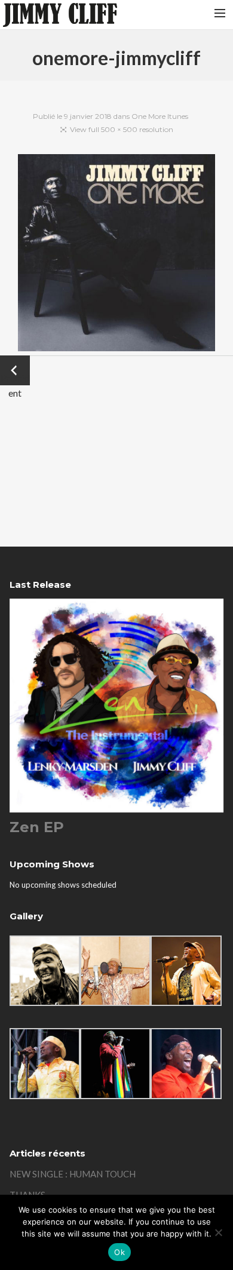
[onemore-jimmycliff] (116, 254)
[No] (218, 1232)
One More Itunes (159, 116)
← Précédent (15, 371)
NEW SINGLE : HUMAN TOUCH (73, 1173)
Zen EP (37, 827)
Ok (119, 1252)
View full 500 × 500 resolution (121, 129)
